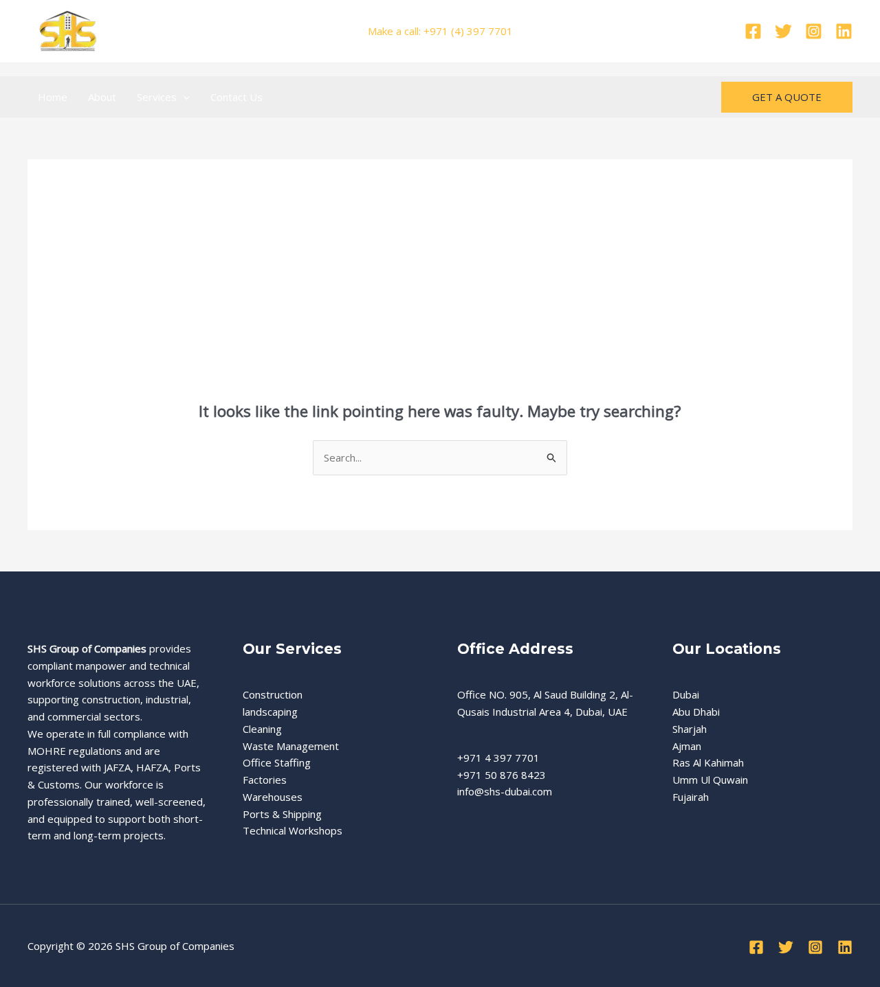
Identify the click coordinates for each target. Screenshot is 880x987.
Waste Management (291, 746)
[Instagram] (813, 31)
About (102, 97)
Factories (265, 779)
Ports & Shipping (282, 814)
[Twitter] (783, 31)
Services (157, 97)
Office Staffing (277, 762)
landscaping (270, 711)
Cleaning (262, 729)
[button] (183, 96)
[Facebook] (753, 31)
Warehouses (272, 797)
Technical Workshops (292, 830)
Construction (272, 694)
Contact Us (236, 97)
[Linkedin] (843, 31)
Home (52, 97)
